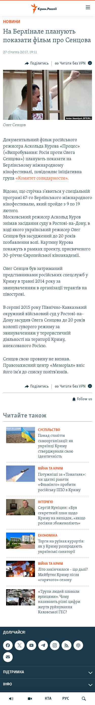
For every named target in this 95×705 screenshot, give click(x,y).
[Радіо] (11, 698)
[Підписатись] (8, 657)
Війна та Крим (50, 469)
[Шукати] (83, 698)
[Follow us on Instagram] (55, 645)
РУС (65, 699)
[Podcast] (78, 645)
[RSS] (66, 645)
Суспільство (49, 430)
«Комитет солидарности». (42, 178)
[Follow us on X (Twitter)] (19, 645)
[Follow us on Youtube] (31, 645)
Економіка (47, 536)
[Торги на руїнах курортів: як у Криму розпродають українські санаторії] (20, 541)
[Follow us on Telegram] (43, 645)
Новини (11, 22)
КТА (48, 699)
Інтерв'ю (45, 502)
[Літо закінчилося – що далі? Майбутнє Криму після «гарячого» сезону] (20, 569)
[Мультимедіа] (29, 698)
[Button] (37, 63)
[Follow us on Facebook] (8, 645)
